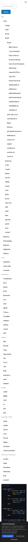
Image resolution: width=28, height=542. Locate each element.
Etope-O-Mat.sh (14, 55)
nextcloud (6, 270)
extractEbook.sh (12, 119)
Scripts (9, 43)
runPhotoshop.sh (14, 102)
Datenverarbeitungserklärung (9, 532)
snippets (9, 144)
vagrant (5, 329)
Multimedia (6, 249)
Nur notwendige (20, 536)
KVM (5, 291)
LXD (4, 304)
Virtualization (7, 279)
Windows (6, 253)
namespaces (6, 375)
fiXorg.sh (9, 127)
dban (6, 215)
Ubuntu (7, 25)
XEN (4, 333)
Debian (7, 173)
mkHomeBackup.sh (15, 93)
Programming (7, 241)
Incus (5, 283)
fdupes (9, 123)
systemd (7, 232)
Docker (5, 287)
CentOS (7, 169)
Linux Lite (8, 203)
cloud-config (7, 266)
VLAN (5, 362)
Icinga (5, 463)
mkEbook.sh (12, 89)
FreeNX (7, 178)
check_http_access (12, 114)
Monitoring (6, 471)
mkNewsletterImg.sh (15, 97)
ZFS (4, 409)
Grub (6, 190)
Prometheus (6, 467)
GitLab (5, 430)
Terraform (6, 446)
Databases (6, 245)
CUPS (7, 165)
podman (5, 325)
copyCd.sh (12, 76)
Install (5, 421)
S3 (4, 404)
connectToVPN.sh (14, 72)
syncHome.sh (11, 148)
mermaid (6, 480)
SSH (6, 207)
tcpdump (6, 383)
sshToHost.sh (13, 110)
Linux (5, 21)
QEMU (5, 308)
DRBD (5, 396)
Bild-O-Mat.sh (13, 47)
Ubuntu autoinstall (9, 451)
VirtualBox (6, 316)
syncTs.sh (10, 156)
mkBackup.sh (11, 135)
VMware (6, 312)
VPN (4, 367)
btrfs (4, 413)
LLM (4, 434)
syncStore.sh (11, 152)
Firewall (5, 346)
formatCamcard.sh (14, 81)
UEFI (6, 211)
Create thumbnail (14, 51)
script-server (11, 140)
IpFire (7, 194)
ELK (4, 476)
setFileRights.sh (13, 106)
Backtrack (8, 161)
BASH (7, 38)
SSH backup (12, 68)
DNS (4, 341)
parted (7, 224)
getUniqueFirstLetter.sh (14, 131)
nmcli (5, 379)
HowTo (7, 34)
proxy (7, 228)
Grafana (5, 459)
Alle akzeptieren (8, 536)
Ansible (5, 425)
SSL (4, 358)
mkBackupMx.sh (14, 85)
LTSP (7, 30)
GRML (7, 182)
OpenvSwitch (7, 354)
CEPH (5, 392)
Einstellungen (14, 539)
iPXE (4, 371)
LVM (4, 400)
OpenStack (6, 262)
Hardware (6, 237)
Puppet (5, 442)
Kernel (7, 199)
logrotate (7, 220)
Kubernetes (6, 295)
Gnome (7, 186)
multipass (6, 321)
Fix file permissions (14, 60)
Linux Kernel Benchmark (16, 64)
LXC (4, 300)
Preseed (5, 438)
